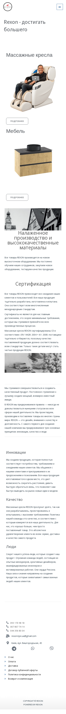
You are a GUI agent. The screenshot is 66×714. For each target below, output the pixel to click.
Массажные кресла (29, 55)
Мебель (15, 131)
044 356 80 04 (17, 630)
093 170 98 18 (17, 622)
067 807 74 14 (17, 626)
